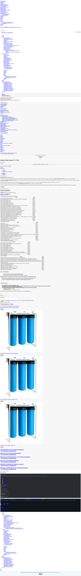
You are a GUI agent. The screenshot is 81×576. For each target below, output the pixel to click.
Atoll (4, 74)
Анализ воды (6, 42)
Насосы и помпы (2, 10)
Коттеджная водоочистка (4, 12)
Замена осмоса (6, 517)
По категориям (6, 54)
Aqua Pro (5, 71)
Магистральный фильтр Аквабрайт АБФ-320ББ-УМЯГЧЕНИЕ (9, 353)
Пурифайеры (2, 2)
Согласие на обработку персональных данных (7, 502)
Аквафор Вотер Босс (3, 23)
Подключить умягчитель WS (8, 43)
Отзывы (4, 480)
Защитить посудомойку (7, 47)
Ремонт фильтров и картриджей (8, 39)
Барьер (1, 20)
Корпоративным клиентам (6, 81)
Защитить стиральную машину (8, 524)
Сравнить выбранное (3, 472)
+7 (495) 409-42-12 (6, 27)
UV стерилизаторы (3, 13)
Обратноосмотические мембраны (9, 63)
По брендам (2, 16)
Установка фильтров (7, 37)
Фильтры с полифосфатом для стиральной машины (14, 467)
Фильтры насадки (3, 8)
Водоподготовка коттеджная (8, 520)
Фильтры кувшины (3, 7)
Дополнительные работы (4, 255)
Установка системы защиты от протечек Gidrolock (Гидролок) (14, 528)
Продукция (3, 53)
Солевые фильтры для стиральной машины (12, 449)
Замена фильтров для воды (8, 38)
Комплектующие (6, 57)
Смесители (1, 3)
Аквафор (1, 19)
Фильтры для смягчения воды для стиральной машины (15, 457)
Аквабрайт (1, 21)
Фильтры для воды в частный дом (9, 46)
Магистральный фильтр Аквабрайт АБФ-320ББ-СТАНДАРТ (9, 399)
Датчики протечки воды (5, 14)
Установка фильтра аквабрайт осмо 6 (10, 77)
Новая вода (2, 17)
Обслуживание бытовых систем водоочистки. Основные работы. (9, 196)
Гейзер (1, 18)
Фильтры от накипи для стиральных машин (12, 464)
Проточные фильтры (3, 6)
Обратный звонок (6, 479)
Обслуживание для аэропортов (8, 87)
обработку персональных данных (12, 300)
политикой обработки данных (56, 572)
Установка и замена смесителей (8, 41)
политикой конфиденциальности (27, 300)
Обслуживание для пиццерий (8, 86)
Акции (3, 556)
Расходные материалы (3, 11)
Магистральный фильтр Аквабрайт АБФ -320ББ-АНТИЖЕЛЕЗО (9, 307)
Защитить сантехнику (7, 49)
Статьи (4, 482)
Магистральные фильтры (4, 5)
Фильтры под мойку (3, 1)
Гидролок (1, 24)
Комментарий (2, 297)
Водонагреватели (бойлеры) (4, 4)
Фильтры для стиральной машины (9, 460)
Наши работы (5, 483)
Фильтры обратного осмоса (8, 60)
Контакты (3, 91)
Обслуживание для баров (7, 84)
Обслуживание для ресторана (8, 85)
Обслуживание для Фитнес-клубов (9, 89)
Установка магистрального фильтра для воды (12, 45)
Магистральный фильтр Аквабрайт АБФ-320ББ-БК (7, 445)
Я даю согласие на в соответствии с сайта (17, 300)
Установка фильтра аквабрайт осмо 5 (7, 22)
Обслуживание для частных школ (9, 88)
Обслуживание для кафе (7, 82)
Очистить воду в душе (7, 48)
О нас (3, 36)
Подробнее (2, 477)
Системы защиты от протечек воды (9, 527)
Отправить (2, 301)
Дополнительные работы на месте (5, 221)
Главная (3, 35)
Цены (3, 80)
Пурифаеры (5, 40)
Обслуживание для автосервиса (8, 83)
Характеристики (4, 173)
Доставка (1, 27)
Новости (4, 481)
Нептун (1, 25)
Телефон (1, 295)
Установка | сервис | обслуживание (7, 171)
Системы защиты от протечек (8, 67)
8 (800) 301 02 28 (20, 182)
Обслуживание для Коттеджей (8, 90)
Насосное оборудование (4, 15)
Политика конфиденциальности (5, 501)
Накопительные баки (3, 9)
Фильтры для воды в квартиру (8, 44)
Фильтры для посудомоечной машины (10, 453)
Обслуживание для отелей (7, 559)
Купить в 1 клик (2, 168)
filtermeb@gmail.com (18, 27)
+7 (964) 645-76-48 (12, 27)
